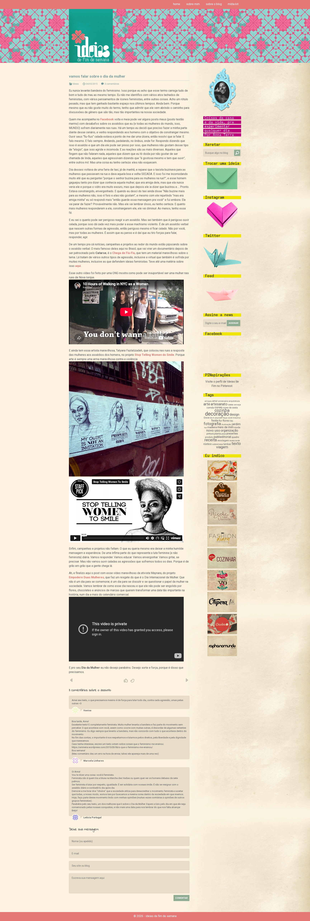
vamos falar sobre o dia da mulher (97, 76)
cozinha (222, 410)
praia (223, 434)
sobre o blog (214, 4)
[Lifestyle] (222, 523)
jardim (236, 424)
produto (209, 437)
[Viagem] (222, 655)
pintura (210, 433)
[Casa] (222, 589)
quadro (235, 437)
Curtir (126, 681)
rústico (207, 444)
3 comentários (112, 84)
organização (229, 430)
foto (231, 421)
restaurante (234, 440)
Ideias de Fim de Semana (91, 36)
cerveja (237, 404)
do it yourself (216, 417)
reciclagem (223, 440)
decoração (217, 414)
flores (226, 420)
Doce (206, 417)
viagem (222, 447)
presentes (232, 433)
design (234, 414)
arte (206, 404)
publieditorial (222, 437)
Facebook (107, 119)
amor (215, 401)
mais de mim (225, 427)
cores (218, 407)
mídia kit (233, 4)
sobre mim (193, 4)
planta (217, 433)
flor (220, 420)
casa (230, 404)
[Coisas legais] (222, 633)
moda (237, 427)
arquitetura (234, 401)
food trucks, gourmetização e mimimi (71, 680)
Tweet (133, 681)
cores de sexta (230, 407)
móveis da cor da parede (186, 680)
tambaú (227, 444)
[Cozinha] (222, 480)
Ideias (76, 84)
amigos (208, 401)
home (176, 4)
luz (205, 427)
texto (236, 443)
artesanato (219, 404)
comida (210, 407)
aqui (78, 266)
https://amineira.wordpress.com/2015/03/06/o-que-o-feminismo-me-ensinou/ (112, 747)
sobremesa (217, 444)
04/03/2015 (92, 84)
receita (210, 440)
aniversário (223, 401)
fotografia (212, 424)
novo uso (213, 430)
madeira (212, 427)
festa (214, 420)
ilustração (226, 424)
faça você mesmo (231, 417)
